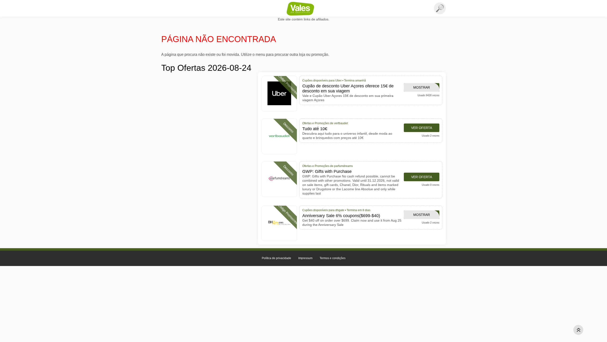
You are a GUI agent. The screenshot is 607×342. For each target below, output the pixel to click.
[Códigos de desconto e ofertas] (303, 8)
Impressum (305, 258)
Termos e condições (332, 258)
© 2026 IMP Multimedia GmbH (303, 268)
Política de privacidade (276, 258)
